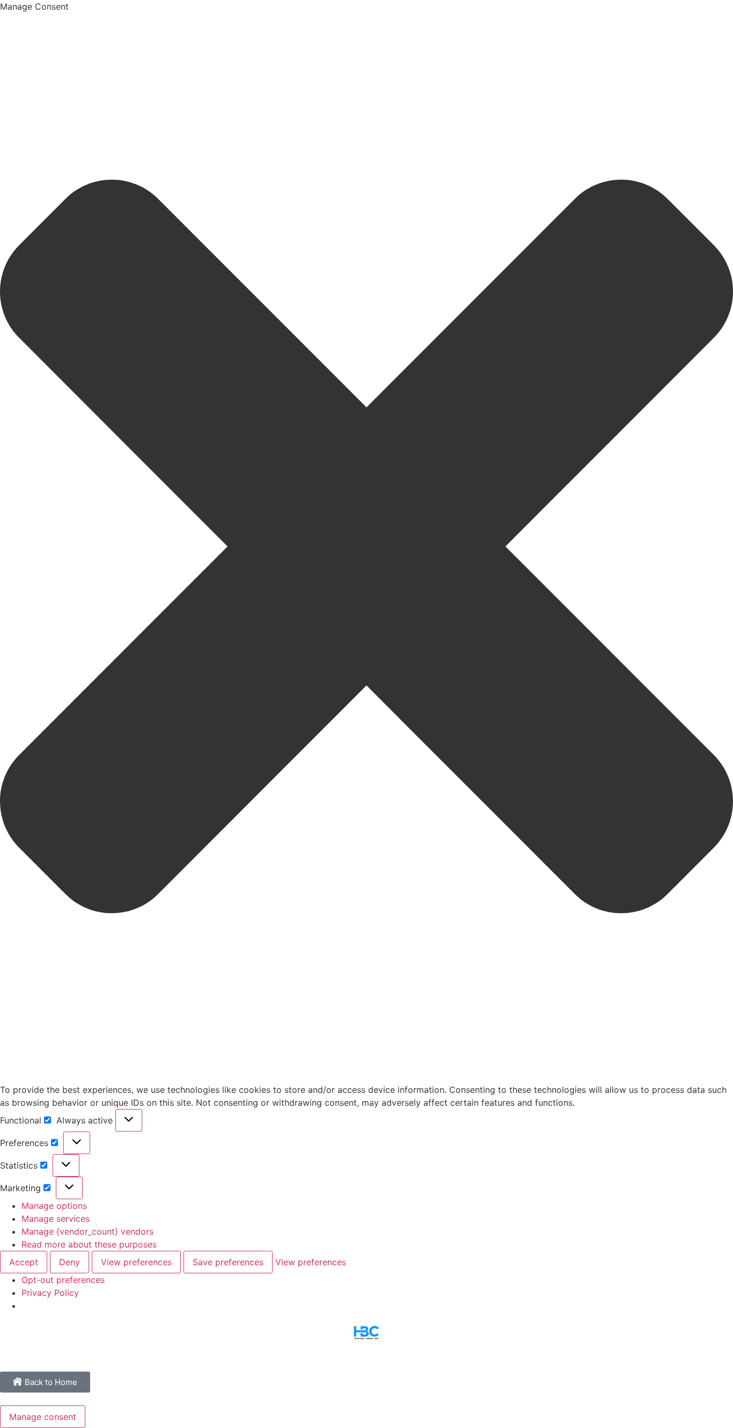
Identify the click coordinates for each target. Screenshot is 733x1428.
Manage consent (42, 1416)
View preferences (136, 1262)
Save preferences (228, 1262)
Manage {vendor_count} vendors (87, 1231)
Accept (23, 1262)
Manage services (55, 1218)
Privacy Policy (50, 1292)
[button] (366, 548)
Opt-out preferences (63, 1279)
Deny (69, 1262)
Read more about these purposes (89, 1244)
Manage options (54, 1205)
